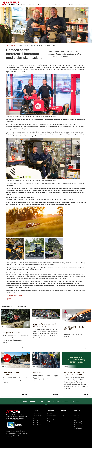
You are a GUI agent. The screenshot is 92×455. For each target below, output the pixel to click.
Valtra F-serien (37, 413)
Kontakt (76, 415)
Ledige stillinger (78, 423)
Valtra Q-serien (37, 423)
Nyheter (13, 45)
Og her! (8, 299)
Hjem (7, 45)
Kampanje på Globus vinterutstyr (11, 373)
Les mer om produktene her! (14, 295)
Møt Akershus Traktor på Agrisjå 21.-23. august (74, 373)
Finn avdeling (43, 401)
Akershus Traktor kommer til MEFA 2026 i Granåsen (44, 325)
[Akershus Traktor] (10, 3)
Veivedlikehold (51, 417)
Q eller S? (37, 372)
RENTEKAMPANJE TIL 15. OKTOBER (74, 328)
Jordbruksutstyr (51, 415)
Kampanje (63, 415)
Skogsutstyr (50, 421)
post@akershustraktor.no (11, 436)
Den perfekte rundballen (12, 332)
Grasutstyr (50, 413)
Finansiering (77, 417)
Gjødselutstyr (50, 419)
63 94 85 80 (74, 401)
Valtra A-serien (37, 415)
